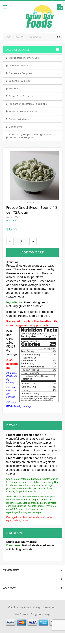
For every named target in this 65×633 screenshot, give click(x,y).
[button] (27, 202)
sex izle (16, 621)
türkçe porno (50, 618)
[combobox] (32, 37)
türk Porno (27, 621)
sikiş (16, 618)
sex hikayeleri (37, 624)
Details (12, 425)
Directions (14, 533)
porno (9, 618)
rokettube (22, 624)
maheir (36, 618)
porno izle (25, 618)
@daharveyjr (43, 614)
